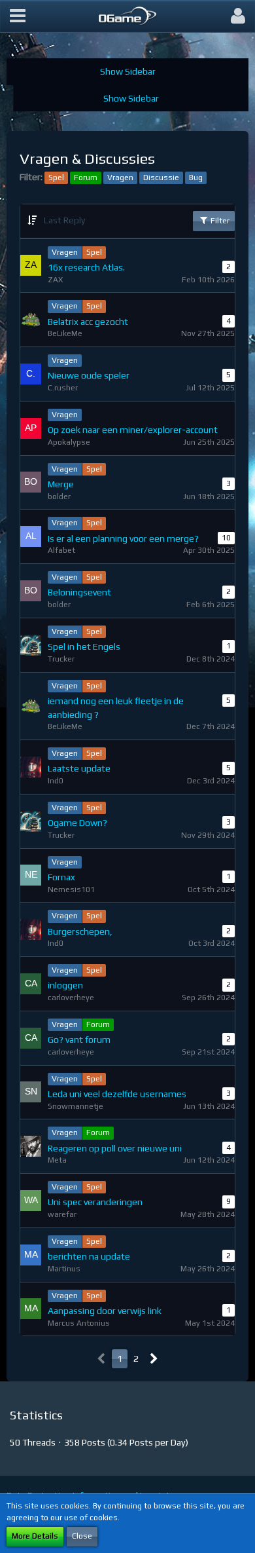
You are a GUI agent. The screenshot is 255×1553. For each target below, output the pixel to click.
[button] (18, 16)
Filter (219, 220)
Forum (85, 177)
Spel (56, 177)
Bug (196, 177)
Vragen (120, 177)
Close (82, 1536)
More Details (35, 1536)
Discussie (161, 177)
